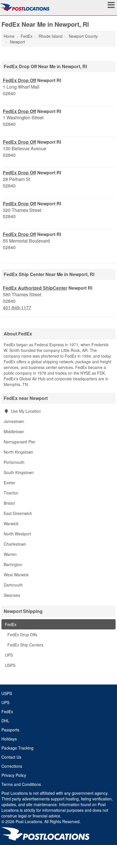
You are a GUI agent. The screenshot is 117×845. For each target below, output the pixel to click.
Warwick (11, 523)
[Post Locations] (24, 7)
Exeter (9, 482)
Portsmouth (14, 462)
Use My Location (25, 411)
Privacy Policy (13, 775)
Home (9, 36)
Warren (10, 554)
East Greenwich (18, 513)
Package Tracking (17, 748)
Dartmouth (13, 585)
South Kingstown (19, 472)
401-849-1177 (17, 307)
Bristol (9, 503)
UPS (8, 655)
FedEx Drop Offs (21, 634)
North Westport (17, 534)
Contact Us (11, 757)
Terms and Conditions (21, 784)
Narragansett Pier (19, 442)
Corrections (11, 766)
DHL (5, 720)
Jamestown (14, 421)
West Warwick (16, 574)
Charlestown (15, 544)
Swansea (12, 595)
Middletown (14, 431)
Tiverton (11, 493)
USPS (9, 665)
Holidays (9, 739)
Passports (10, 730)
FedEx (10, 624)
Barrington (13, 564)
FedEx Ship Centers (24, 645)
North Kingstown (18, 452)
